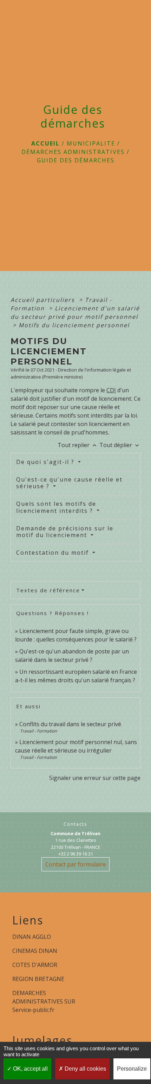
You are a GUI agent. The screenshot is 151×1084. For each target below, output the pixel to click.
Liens (27, 920)
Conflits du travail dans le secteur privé (70, 724)
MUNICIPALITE (91, 143)
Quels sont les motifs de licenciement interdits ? (56, 507)
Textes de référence (48, 590)
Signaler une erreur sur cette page (94, 778)
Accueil (45, 143)
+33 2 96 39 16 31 (75, 854)
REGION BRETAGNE (38, 979)
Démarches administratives (73, 152)
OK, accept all (30, 1069)
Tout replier (78, 445)
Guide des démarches (75, 160)
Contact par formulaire (75, 864)
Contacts (75, 824)
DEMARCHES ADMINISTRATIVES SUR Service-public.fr (43, 1001)
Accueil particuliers (44, 300)
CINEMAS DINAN (34, 951)
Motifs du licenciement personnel (74, 325)
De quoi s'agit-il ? (46, 462)
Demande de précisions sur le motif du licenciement (64, 531)
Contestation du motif (53, 552)
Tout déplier (119, 445)
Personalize (132, 1069)
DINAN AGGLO (31, 937)
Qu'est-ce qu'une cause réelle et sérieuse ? (69, 483)
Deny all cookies (84, 1069)
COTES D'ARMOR (34, 965)
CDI (111, 390)
